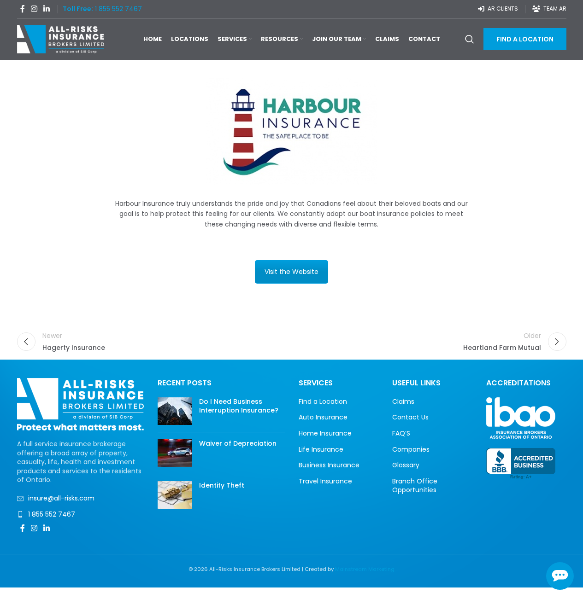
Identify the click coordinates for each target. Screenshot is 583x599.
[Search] (469, 39)
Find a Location (323, 401)
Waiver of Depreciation (238, 443)
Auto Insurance (323, 417)
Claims (403, 401)
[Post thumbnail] (175, 411)
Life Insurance (321, 449)
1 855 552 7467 (51, 514)
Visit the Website (291, 271)
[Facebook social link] (22, 9)
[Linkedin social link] (47, 9)
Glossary (405, 465)
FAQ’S (401, 433)
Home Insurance (325, 433)
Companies (411, 449)
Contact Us (410, 417)
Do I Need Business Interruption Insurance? (238, 406)
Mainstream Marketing (365, 569)
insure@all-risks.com (61, 498)
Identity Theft (221, 485)
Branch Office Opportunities (414, 486)
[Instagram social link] (34, 9)
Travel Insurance (325, 481)
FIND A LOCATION (525, 39)
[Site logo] (61, 38)
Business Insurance (329, 465)
